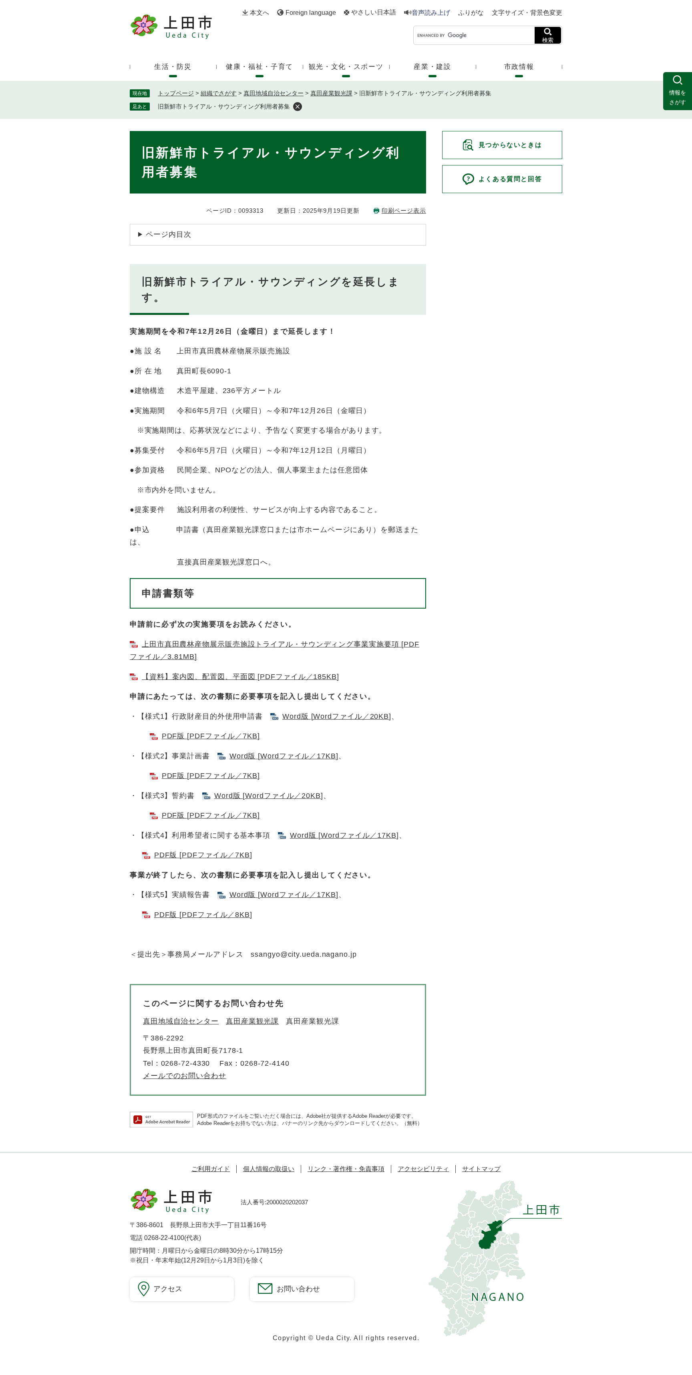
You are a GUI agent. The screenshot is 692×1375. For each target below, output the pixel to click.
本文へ (259, 12)
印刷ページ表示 (404, 210)
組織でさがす (219, 93)
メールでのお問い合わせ (184, 1076)
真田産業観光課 (331, 93)
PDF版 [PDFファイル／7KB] (211, 736)
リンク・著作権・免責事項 (346, 1168)
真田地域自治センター (273, 93)
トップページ (176, 93)
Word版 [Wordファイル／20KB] (336, 716)
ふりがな (471, 13)
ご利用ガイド (210, 1168)
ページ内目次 (168, 234)
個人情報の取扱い (268, 1168)
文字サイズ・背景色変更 (527, 12)
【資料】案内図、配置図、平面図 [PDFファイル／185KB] (240, 677)
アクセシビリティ (423, 1168)
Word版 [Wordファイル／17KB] (283, 756)
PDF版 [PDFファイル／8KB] (203, 915)
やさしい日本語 (373, 12)
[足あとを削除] (297, 106)
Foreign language (311, 12)
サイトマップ (481, 1168)
